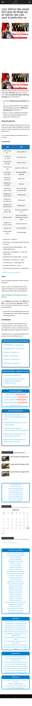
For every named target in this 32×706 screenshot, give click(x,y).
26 (12, 528)
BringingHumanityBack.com (11, 542)
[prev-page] (2, 479)
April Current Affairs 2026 (15, 497)
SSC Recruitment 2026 (15, 402)
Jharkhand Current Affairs (16, 575)
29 (24, 528)
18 (8, 525)
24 (4, 528)
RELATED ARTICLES (7, 452)
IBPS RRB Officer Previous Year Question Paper (15, 632)
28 (20, 528)
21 (20, 525)
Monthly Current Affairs (15, 501)
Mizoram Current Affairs (15, 590)
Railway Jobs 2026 (16, 399)
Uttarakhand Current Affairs (15, 610)
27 (16, 528)
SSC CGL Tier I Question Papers (15, 688)
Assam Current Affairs (16, 557)
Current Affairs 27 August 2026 (19, 472)
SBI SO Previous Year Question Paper (16, 625)
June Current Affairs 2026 (15, 492)
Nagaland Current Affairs (15, 592)
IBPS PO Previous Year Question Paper (15, 627)
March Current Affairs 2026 (15, 499)
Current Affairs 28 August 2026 (19, 464)
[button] (2, 2)
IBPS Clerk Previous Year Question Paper (16, 629)
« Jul (3, 533)
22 (24, 525)
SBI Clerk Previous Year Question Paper (15, 623)
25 (8, 528)
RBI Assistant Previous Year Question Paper (15, 645)
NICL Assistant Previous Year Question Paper (16, 666)
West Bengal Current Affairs (15, 612)
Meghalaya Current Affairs (16, 588)
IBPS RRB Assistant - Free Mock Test (14, 348)
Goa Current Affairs (15, 565)
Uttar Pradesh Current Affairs (16, 608)
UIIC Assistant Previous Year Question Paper (16, 662)
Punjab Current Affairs (16, 596)
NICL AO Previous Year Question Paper (15, 664)
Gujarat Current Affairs (15, 567)
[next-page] (5, 479)
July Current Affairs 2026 (15, 490)
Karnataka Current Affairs (16, 577)
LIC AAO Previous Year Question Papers (15, 656)
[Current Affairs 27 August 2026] (5, 473)
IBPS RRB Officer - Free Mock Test (13, 345)
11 (8, 522)
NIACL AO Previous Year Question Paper (15, 672)
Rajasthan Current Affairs (15, 598)
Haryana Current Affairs (15, 569)
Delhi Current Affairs (15, 563)
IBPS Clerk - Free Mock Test (12, 359)
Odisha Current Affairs (16, 594)
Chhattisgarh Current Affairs (15, 561)
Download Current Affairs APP (12, 375)
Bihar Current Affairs (15, 559)
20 (16, 525)
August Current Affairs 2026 (15, 488)
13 (16, 522)
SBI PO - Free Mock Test (11, 356)
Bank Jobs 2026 (15, 394)
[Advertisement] (16, 57)
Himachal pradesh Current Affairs (16, 571)
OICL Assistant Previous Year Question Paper (16, 668)
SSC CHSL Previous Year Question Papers (16, 686)
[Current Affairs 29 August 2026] (5, 458)
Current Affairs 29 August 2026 (19, 456)
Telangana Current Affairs (16, 604)
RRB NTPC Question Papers (15, 683)
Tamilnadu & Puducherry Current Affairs (15, 602)
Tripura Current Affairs (16, 606)
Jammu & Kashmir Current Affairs (16, 573)
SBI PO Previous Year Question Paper (16, 621)
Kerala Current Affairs (15, 579)
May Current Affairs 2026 (15, 494)
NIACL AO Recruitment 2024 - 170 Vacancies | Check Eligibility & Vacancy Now (15, 417)
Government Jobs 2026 (15, 397)
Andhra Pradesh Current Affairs (15, 553)
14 (20, 522)
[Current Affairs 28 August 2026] (5, 466)
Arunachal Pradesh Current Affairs (15, 555)
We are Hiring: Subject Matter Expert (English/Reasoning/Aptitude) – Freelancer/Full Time (14, 381)
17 (4, 525)
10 (4, 522)
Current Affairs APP (15, 484)
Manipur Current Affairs (15, 586)
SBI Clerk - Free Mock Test (11, 352)
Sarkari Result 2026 (15, 405)
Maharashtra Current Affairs (15, 581)
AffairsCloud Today (15, 486)
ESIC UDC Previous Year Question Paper (15, 670)
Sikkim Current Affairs (16, 600)
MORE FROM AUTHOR (19, 452)
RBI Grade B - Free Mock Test (12, 363)
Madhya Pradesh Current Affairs (15, 584)
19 (12, 525)
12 (12, 522)
